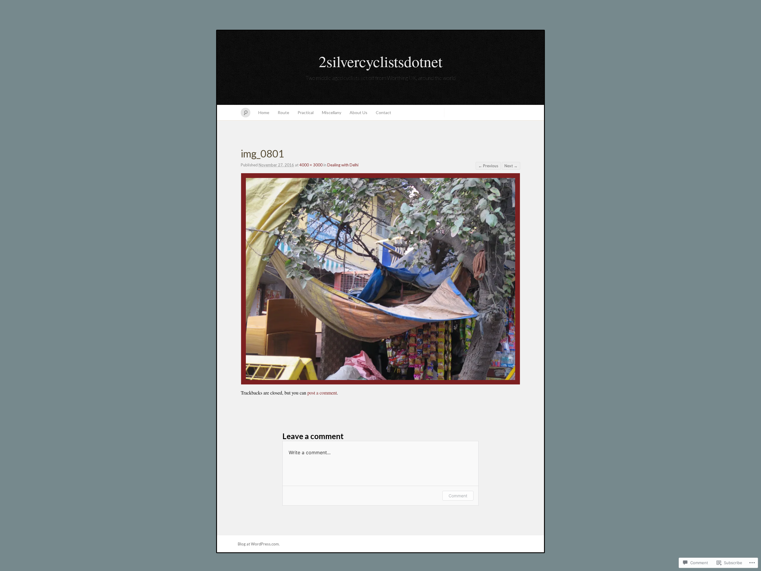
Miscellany (331, 112)
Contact (383, 112)
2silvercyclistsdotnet (380, 61)
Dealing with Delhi (343, 165)
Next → (511, 165)
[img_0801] (380, 378)
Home (263, 112)
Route (283, 112)
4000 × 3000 (311, 165)
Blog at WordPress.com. (259, 544)
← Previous (488, 165)
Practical (306, 112)
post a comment (322, 392)
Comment (458, 495)
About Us (358, 112)
